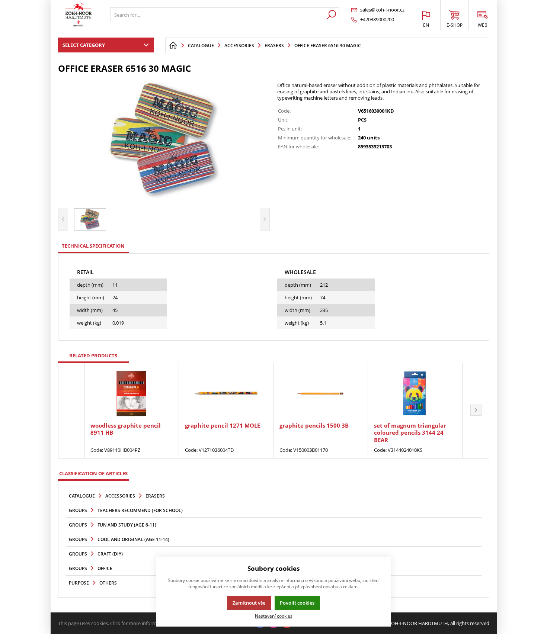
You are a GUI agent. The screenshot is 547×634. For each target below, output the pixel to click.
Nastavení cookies (273, 616)
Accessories (120, 496)
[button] (476, 410)
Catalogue (82, 496)
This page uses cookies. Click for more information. (113, 623)
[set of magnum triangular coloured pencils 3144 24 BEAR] (415, 393)
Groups (78, 510)
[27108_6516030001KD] (164, 139)
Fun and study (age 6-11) (126, 525)
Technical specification (93, 245)
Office (104, 568)
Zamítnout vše (249, 602)
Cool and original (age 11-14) (133, 539)
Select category (84, 45)
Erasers (155, 496)
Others (108, 583)
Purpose (79, 583)
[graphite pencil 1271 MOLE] (226, 393)
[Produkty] (78, 15)
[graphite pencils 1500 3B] (320, 393)
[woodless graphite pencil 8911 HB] (131, 393)
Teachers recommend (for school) (140, 510)
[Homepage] (173, 45)
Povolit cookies (297, 602)
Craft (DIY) (110, 554)
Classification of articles (93, 473)
